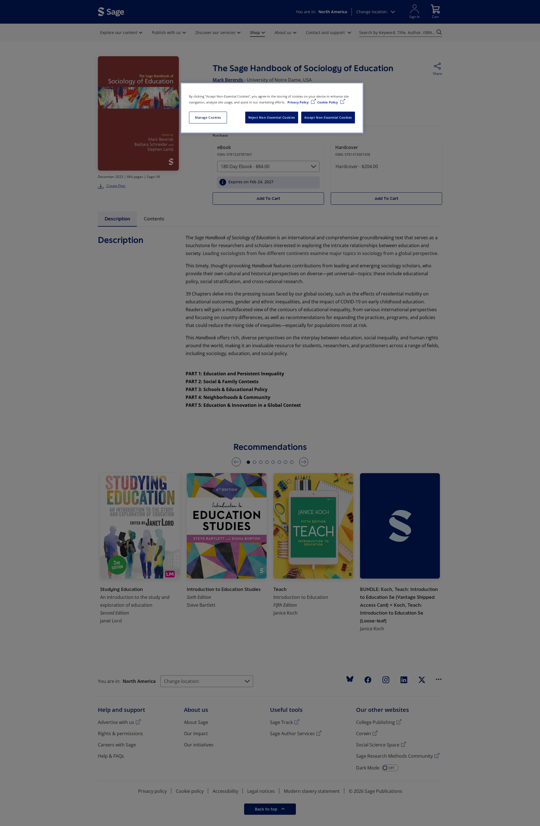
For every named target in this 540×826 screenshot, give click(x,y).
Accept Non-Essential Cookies (328, 117)
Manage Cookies (208, 117)
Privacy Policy (298, 102)
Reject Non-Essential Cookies (271, 117)
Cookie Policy (328, 102)
